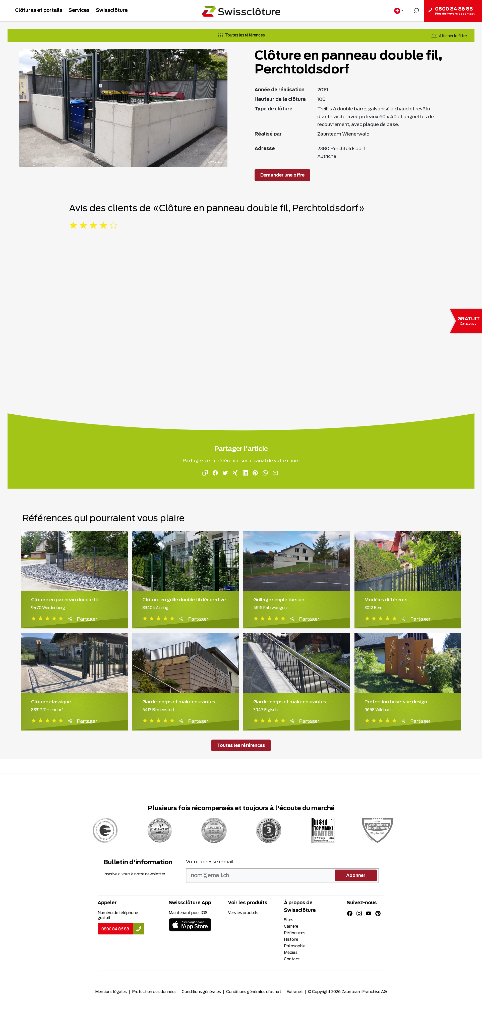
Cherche (416, 10)
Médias (290, 953)
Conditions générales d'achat (253, 992)
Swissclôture (112, 10)
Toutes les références (245, 35)
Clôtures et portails (38, 10)
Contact (292, 959)
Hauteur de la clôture (280, 99)
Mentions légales (111, 992)
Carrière (291, 926)
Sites (288, 920)
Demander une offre (282, 175)
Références (294, 933)
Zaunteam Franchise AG (364, 992)
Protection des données (154, 992)
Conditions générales (201, 992)
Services (79, 10)
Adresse (265, 149)
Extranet (294, 992)
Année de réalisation (280, 90)
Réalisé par (268, 134)
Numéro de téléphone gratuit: (118, 915)
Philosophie (295, 946)
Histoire (291, 939)
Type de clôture (273, 109)
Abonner (355, 876)
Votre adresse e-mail (209, 862)
